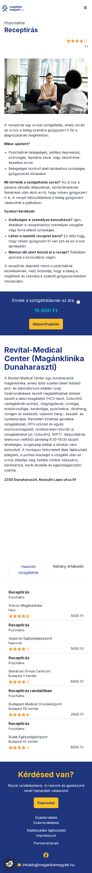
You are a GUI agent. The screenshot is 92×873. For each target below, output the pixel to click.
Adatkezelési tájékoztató (46, 830)
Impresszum (46, 835)
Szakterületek (46, 817)
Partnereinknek (46, 843)
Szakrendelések (46, 823)
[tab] (28, 569)
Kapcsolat (46, 803)
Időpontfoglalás (46, 324)
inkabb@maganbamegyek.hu (48, 865)
